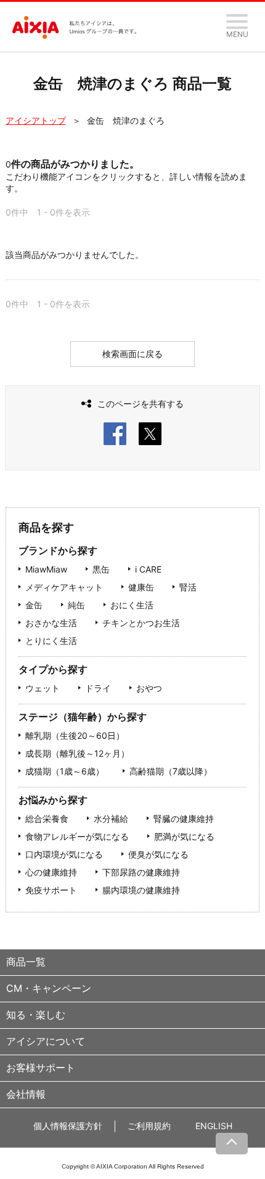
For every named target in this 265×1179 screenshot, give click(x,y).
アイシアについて (45, 1041)
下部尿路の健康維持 (141, 872)
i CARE (148, 569)
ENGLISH (213, 1126)
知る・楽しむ (35, 1014)
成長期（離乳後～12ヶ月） (77, 753)
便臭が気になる (158, 854)
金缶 (34, 605)
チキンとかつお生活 (141, 623)
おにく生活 (131, 605)
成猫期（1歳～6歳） (64, 771)
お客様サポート (40, 1067)
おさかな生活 (51, 623)
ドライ (98, 688)
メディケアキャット (64, 587)
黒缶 (101, 569)
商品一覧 (26, 962)
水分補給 (111, 818)
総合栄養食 (46, 818)
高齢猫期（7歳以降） (170, 771)
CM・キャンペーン (48, 988)
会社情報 (26, 1094)
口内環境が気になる (64, 854)
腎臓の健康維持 (183, 818)
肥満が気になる (184, 836)
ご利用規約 (149, 1126)
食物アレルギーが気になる (77, 836)
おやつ (149, 688)
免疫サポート (51, 890)
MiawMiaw (46, 569)
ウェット (42, 688)
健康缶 (141, 587)
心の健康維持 (51, 872)
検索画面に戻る (132, 353)
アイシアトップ (36, 120)
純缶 (76, 605)
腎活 (188, 587)
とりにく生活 (51, 640)
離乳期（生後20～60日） (74, 735)
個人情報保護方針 (67, 1126)
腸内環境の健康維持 (141, 890)
